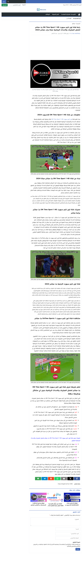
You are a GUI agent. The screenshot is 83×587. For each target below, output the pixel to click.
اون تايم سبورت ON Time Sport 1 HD (61, 119)
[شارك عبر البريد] (64, 479)
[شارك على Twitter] (70, 479)
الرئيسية (79, 14)
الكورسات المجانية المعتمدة (68, 14)
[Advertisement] (55, 48)
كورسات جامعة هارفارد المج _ (64, 18)
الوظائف (47, 14)
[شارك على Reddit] (51, 479)
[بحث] (8, 2)
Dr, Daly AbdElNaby (75, 33)
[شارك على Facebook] (77, 479)
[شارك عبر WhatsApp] (57, 479)
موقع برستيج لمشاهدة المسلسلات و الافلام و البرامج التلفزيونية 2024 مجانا (38, 505)
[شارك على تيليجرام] (44, 479)
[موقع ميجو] (41, 10)
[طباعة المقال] (38, 479)
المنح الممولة (55, 14)
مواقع (73, 24)
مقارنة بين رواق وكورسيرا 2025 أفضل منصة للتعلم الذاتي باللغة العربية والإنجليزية (55, 506)
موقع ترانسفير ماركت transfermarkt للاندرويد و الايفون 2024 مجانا (72, 505)
